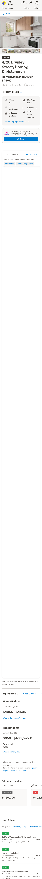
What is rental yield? (11, 751)
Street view (9, 163)
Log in (37, 4)
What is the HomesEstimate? (15, 718)
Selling (27, 8)
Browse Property (8, 8)
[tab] (12, 154)
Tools (36, 8)
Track (22, 139)
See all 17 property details (16, 121)
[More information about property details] (21, 91)
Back (8, 13)
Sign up (31, 4)
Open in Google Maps (25, 163)
